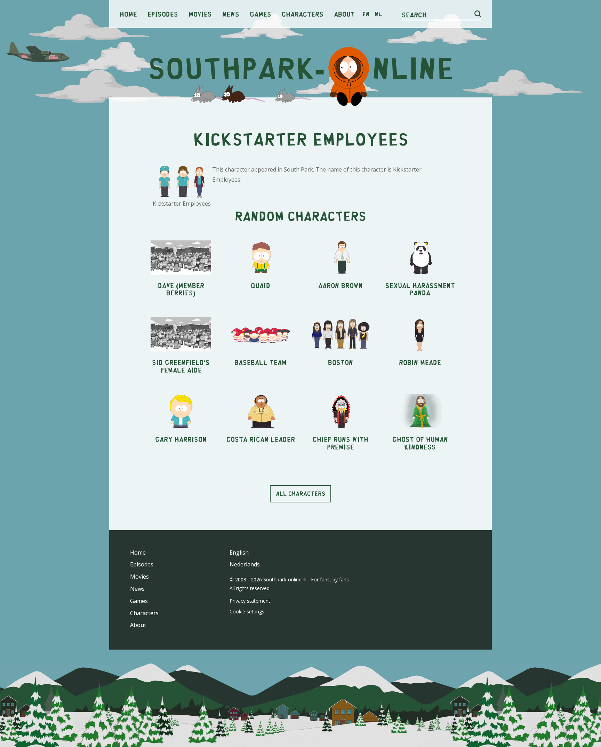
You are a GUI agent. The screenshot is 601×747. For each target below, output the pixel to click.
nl (378, 14)
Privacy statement (250, 600)
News (230, 13)
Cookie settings (247, 611)
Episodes (162, 13)
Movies (200, 13)
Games (260, 13)
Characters (302, 13)
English (239, 552)
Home (128, 13)
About (344, 13)
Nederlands (245, 564)
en (366, 14)
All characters (300, 493)
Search (414, 14)
